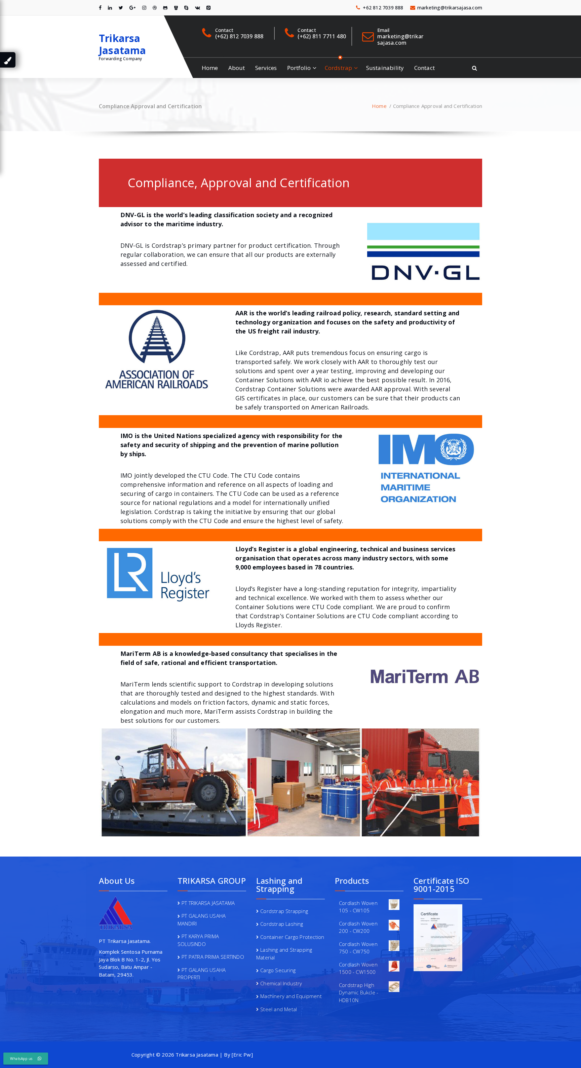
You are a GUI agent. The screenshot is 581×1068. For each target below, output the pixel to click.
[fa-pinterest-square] (208, 7)
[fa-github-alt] (165, 7)
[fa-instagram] (144, 7)
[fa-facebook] (100, 7)
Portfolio (299, 68)
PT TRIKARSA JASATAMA (208, 903)
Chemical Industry (281, 983)
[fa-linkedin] (110, 7)
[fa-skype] (186, 7)
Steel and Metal (278, 1009)
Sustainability (385, 68)
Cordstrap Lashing (281, 923)
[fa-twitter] (121, 7)
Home (210, 68)
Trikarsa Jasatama (122, 44)
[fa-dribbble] (155, 7)
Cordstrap (338, 68)
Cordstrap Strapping (284, 911)
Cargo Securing (278, 970)
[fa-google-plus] (132, 7)
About (236, 68)
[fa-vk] (197, 7)
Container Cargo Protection (292, 937)
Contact (424, 68)
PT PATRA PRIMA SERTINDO (213, 956)
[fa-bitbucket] (176, 7)
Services (266, 68)
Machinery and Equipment (291, 996)
